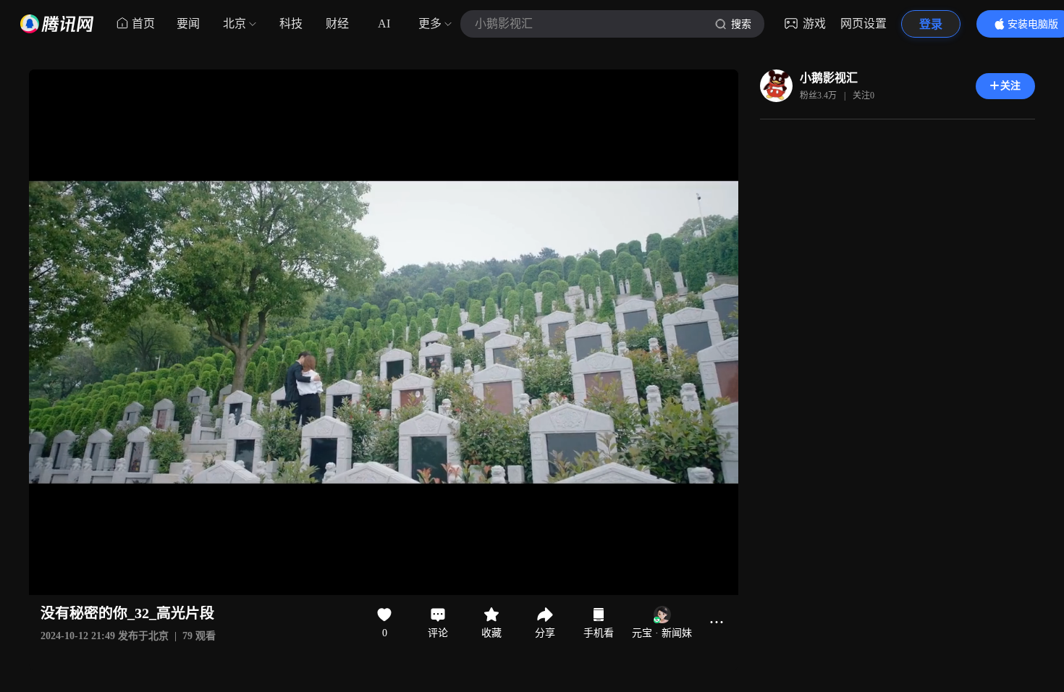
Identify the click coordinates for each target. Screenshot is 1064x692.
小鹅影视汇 (829, 78)
